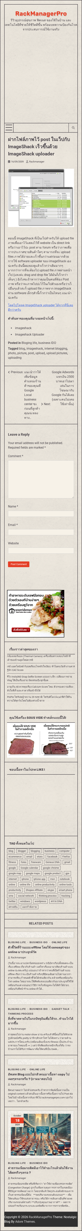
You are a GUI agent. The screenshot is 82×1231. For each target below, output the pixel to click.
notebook (65, 879)
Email (13, 525)
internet (13, 879)
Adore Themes (25, 1221)
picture (22, 353)
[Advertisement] (41, 74)
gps (67, 873)
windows (25, 901)
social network (26, 895)
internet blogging (55, 348)
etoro (40, 856)
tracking (65, 895)
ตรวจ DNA (56, 901)
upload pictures (56, 353)
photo (12, 353)
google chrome (51, 867)
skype (50, 890)
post (31, 353)
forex (23, 862)
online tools (65, 884)
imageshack (35, 348)
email (29, 856)
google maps (33, 873)
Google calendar (29, 867)
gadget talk (60, 1009)
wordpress (40, 901)
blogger (22, 850)
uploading (15, 357)
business (50, 850)
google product (53, 873)
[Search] (72, 127)
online (12, 884)
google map (15, 873)
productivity (15, 890)
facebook (52, 856)
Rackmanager (36, 161)
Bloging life (29, 343)
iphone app (39, 879)
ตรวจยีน (13, 907)
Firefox (66, 856)
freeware (36, 862)
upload (40, 353)
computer (64, 850)
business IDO (47, 343)
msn (52, 879)
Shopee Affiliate (34, 890)
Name (13, 506)
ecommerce (15, 856)
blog (22, 348)
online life (25, 884)
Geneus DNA (52, 862)
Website (13, 543)
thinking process (48, 895)
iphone (25, 879)
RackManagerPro (41, 13)
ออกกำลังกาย (29, 907)
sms (11, 895)
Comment (15, 456)
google (12, 867)
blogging (35, 850)
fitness (12, 862)
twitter (12, 901)
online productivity (45, 884)
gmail (67, 862)
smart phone (65, 890)
